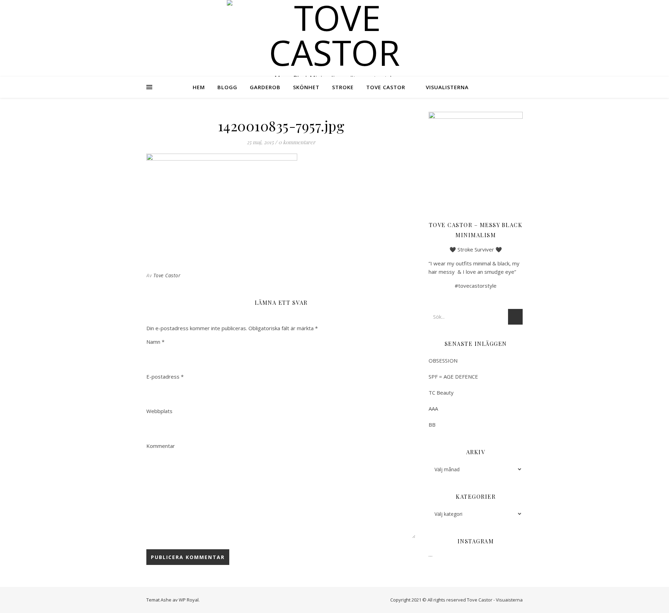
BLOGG (227, 87)
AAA (433, 408)
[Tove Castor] (334, 35)
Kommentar (160, 445)
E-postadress (165, 376)
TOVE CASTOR (385, 87)
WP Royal (189, 600)
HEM (199, 87)
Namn (155, 341)
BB (432, 424)
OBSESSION (443, 360)
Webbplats (159, 411)
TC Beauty (441, 392)
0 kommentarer (296, 142)
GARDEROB (265, 87)
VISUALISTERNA (447, 87)
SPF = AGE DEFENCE (453, 376)
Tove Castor (167, 275)
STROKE (343, 87)
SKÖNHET (306, 87)
